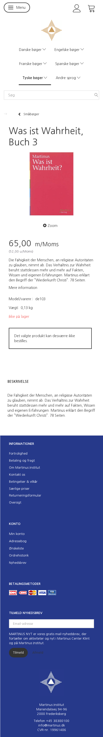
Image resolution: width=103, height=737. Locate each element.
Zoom (53, 225)
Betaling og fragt (22, 460)
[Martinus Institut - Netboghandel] (51, 29)
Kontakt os (17, 474)
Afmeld (37, 652)
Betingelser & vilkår (23, 481)
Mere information (23, 287)
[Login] (77, 8)
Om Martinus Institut (24, 467)
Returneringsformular (25, 495)
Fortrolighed (18, 453)
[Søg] (96, 95)
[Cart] (91, 8)
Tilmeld (18, 652)
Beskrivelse (18, 381)
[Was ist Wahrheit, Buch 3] (51, 184)
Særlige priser (19, 488)
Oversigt (15, 502)
